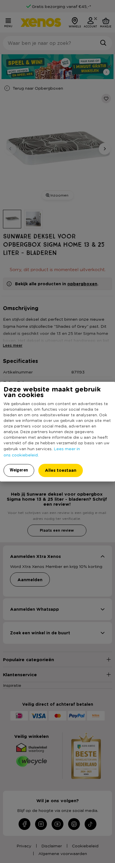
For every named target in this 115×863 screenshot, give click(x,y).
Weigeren (19, 470)
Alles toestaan (60, 470)
